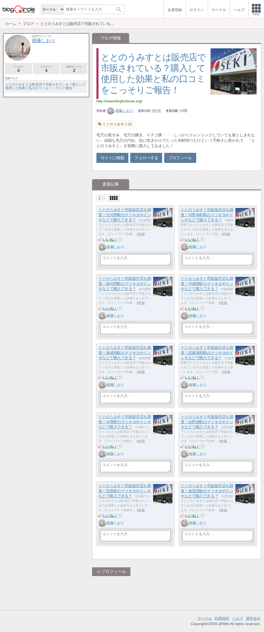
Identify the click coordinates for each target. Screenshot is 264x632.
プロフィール (180, 158)
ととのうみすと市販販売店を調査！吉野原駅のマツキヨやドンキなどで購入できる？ (207, 421)
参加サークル (74, 69)
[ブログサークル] (18, 9)
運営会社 (253, 618)
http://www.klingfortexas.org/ (119, 101)
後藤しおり (124, 111)
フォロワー (46, 69)
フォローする (146, 158)
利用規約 (222, 618)
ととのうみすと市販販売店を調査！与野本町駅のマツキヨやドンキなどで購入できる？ (207, 214)
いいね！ (110, 239)
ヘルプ (237, 618)
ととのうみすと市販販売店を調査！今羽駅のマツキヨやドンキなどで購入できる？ (124, 421)
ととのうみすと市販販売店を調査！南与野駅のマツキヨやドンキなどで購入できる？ (124, 283)
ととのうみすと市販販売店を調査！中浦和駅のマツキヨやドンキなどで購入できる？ (207, 283)
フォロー (18, 69)
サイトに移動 (112, 158)
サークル (204, 618)
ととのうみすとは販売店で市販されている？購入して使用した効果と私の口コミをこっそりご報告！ (45, 86)
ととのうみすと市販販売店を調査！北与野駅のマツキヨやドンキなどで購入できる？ (124, 214)
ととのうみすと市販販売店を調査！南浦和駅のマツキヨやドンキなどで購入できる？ (124, 352)
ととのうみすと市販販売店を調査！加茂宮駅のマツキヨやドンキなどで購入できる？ (207, 491)
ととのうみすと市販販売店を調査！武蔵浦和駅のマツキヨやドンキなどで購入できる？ (207, 352)
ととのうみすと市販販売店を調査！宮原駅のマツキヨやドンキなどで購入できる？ (124, 491)
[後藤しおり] (102, 247)
